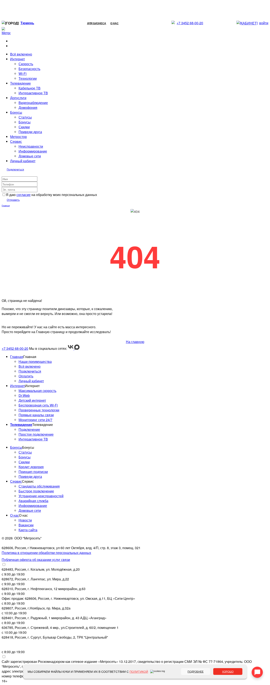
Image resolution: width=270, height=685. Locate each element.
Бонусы (25, 122)
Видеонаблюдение (33, 102)
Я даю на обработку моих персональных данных (51, 194)
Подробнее (196, 671)
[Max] (77, 348)
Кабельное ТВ (29, 88)
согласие (23, 194)
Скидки (24, 126)
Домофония (28, 107)
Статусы (25, 117)
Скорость (26, 63)
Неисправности (31, 146)
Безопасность (29, 68)
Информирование (33, 151)
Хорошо (228, 671)
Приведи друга (30, 131)
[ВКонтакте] (71, 348)
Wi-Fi (23, 73)
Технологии (28, 78)
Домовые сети (30, 156)
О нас (114, 23)
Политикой (139, 671)
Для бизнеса (96, 23)
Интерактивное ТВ (33, 93)
